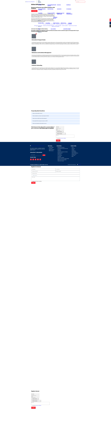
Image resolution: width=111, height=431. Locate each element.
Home (39, 0)
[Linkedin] (31, 159)
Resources (39, 26)
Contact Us (40, 32)
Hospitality (40, 13)
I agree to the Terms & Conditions (37, 181)
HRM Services (63, 23)
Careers (39, 31)
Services (39, 20)
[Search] (84, 1)
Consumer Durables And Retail (42, 9)
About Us (39, 1)
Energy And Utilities (51, 13)
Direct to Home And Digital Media (60, 13)
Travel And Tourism (55, 18)
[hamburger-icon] (75, 0)
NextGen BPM (40, 23)
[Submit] (44, 155)
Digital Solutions (56, 23)
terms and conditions (63, 138)
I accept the (61, 138)
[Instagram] (35, 159)
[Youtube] (40, 159)
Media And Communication (69, 13)
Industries (39, 2)
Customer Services (70, 23)
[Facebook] (33, 159)
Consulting (48, 23)
